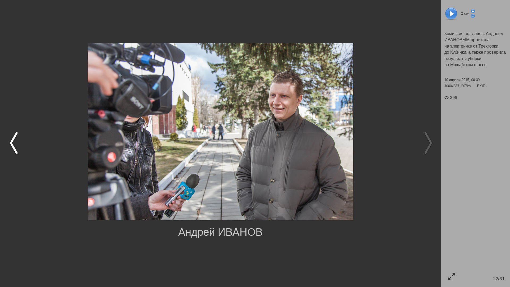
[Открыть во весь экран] (451, 276)
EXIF (481, 86)
